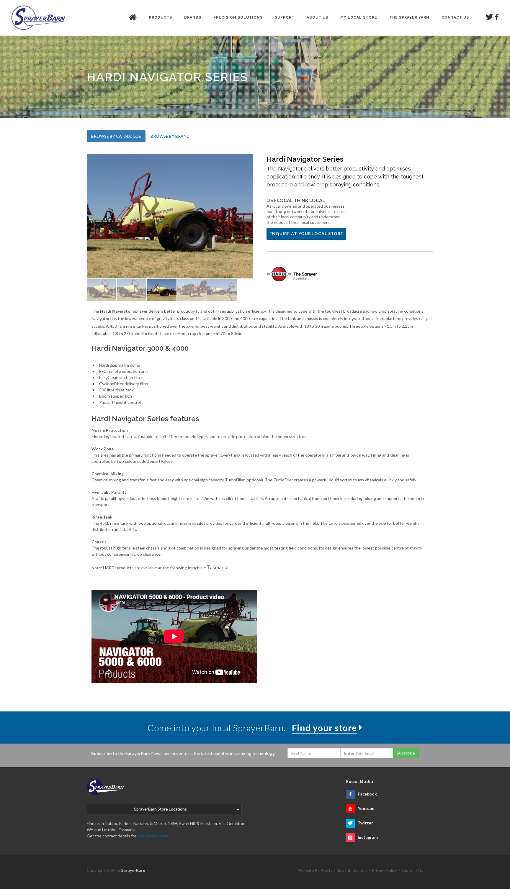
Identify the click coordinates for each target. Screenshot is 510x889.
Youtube (366, 808)
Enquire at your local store (306, 233)
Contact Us (412, 870)
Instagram (368, 837)
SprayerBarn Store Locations (160, 808)
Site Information (352, 870)
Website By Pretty (315, 870)
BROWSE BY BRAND (170, 136)
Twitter (365, 822)
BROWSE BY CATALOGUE (116, 136)
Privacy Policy (384, 870)
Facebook (367, 793)
